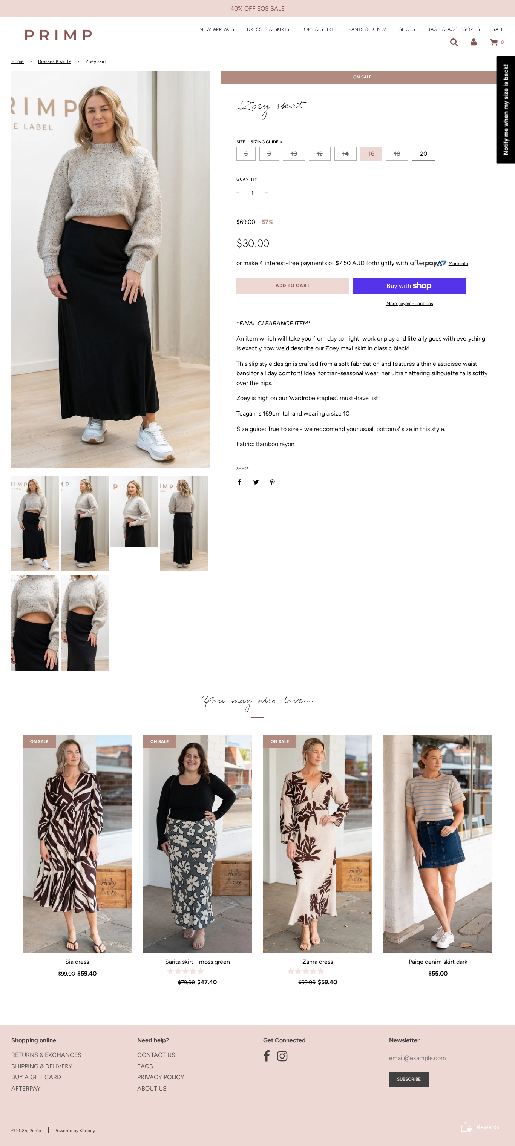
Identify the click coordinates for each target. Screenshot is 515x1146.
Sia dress (77, 961)
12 (320, 153)
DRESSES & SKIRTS (268, 29)
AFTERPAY (26, 1088)
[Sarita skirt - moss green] (197, 844)
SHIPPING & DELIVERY (41, 1066)
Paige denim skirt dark (438, 961)
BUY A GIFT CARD (36, 1077)
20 (423, 153)
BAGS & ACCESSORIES (454, 29)
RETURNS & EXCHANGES (46, 1055)
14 (345, 153)
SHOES (407, 29)
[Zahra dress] (317, 844)
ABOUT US (152, 1088)
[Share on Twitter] (256, 482)
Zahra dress (317, 961)
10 (294, 153)
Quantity (246, 179)
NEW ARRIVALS (217, 29)
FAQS (145, 1066)
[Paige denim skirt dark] (437, 844)
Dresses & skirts (54, 61)
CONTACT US (156, 1055)
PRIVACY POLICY (160, 1077)
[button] (186, 971)
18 (397, 153)
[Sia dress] (77, 844)
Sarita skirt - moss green (197, 961)
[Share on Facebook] (241, 482)
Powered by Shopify (74, 1130)
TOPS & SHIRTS (319, 29)
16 (371, 153)
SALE (498, 29)
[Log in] (474, 42)
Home (17, 61)
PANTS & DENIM (368, 29)
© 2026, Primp (26, 1130)
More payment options (409, 303)
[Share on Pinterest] (272, 482)
